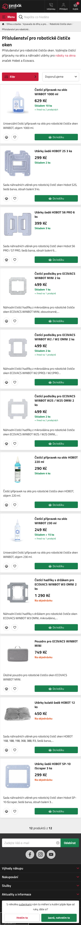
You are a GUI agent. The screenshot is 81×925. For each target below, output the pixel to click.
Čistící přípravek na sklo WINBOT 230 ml (51, 520)
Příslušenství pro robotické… (16, 29)
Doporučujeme (54, 76)
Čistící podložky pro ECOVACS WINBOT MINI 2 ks (55, 275)
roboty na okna (65, 55)
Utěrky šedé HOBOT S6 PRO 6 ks (55, 214)
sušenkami (25, 904)
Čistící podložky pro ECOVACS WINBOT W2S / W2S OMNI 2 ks (55, 400)
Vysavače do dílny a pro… (35, 24)
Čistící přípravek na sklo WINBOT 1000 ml (51, 91)
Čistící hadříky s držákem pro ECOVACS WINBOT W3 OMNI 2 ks (56, 584)
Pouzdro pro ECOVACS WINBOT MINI (56, 643)
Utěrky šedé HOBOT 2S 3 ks (53, 151)
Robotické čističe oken (61, 24)
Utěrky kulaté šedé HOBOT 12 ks (55, 704)
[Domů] (4, 24)
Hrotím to (22, 918)
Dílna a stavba (14, 24)
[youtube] (51, 854)
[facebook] (30, 854)
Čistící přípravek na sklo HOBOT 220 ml (56, 459)
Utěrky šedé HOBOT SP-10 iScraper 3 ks (53, 766)
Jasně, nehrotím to (59, 918)
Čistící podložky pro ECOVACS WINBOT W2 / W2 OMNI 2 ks (55, 337)
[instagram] (40, 854)
